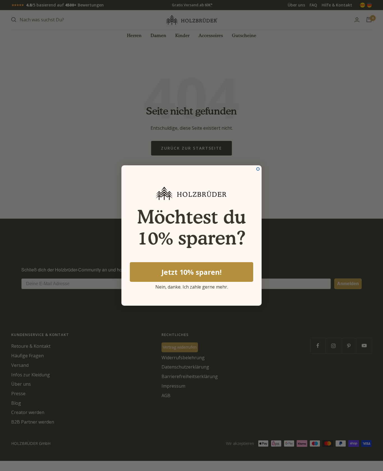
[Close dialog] (258, 169)
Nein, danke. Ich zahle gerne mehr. (191, 286)
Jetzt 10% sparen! (191, 272)
